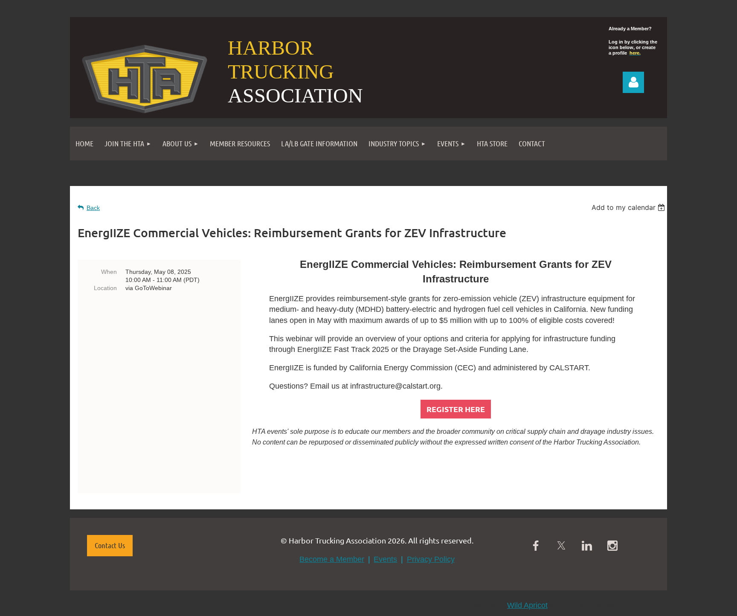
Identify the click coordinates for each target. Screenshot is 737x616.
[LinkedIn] (587, 545)
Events (385, 559)
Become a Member (331, 559)
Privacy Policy (431, 559)
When (109, 271)
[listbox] (629, 207)
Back (93, 207)
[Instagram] (612, 545)
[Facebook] (535, 545)
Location (105, 288)
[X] (561, 545)
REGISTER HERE (456, 409)
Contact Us (110, 545)
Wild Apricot (527, 605)
